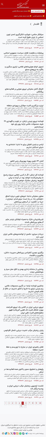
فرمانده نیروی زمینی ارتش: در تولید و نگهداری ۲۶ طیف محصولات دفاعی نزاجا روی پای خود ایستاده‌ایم (23, 124)
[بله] (23, 434)
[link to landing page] (23, 4)
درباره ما (30, 433)
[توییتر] (11, 434)
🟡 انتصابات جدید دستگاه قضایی (21, 11)
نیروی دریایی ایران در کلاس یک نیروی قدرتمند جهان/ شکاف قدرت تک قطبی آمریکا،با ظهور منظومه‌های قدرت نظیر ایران (24, 310)
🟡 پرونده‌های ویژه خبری (37, 11)
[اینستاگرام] (14, 434)
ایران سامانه (18, 430)
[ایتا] (17, 434)
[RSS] (9, 434)
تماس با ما (36, 433)
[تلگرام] (26, 434)
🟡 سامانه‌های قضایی (38, 16)
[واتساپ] (20, 434)
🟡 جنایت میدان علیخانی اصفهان (22, 16)
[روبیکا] (3, 434)
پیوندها (41, 433)
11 (21, 406)
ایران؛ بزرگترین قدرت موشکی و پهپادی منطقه (25, 105)
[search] (2, 4)
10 (40, 403)
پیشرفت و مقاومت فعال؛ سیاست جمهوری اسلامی (23, 53)
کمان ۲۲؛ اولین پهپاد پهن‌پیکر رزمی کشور (26, 161)
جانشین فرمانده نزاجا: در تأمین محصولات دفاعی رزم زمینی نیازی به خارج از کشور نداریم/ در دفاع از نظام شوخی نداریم (23, 289)
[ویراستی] (6, 434)
